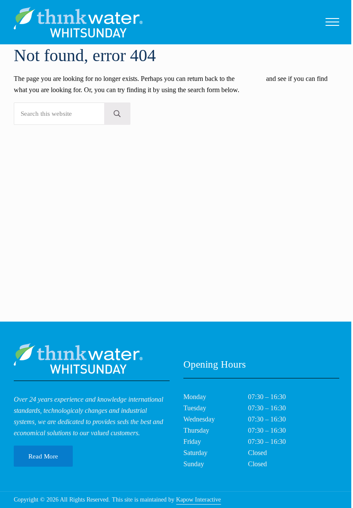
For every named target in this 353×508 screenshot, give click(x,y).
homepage (250, 79)
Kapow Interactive (198, 499)
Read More (43, 456)
